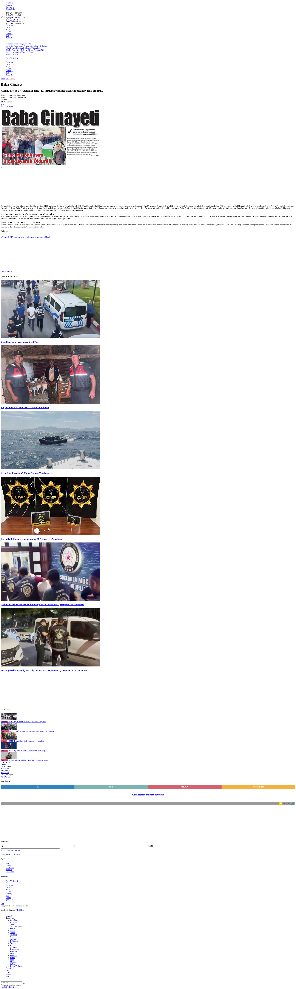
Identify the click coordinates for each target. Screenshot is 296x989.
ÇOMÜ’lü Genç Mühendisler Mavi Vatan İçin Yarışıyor (31, 731)
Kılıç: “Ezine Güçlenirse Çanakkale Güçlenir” (27, 722)
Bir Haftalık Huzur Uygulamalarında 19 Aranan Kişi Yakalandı (31, 539)
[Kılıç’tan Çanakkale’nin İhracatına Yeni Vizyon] (9, 748)
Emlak (8, 27)
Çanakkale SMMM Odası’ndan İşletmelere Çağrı (28, 760)
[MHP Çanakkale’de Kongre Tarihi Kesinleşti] (9, 739)
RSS (18, 54)
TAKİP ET (5, 769)
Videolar (9, 5)
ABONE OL (6, 777)
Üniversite (9, 25)
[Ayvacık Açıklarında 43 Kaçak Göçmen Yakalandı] (50, 469)
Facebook (9, 44)
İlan (38, 48)
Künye (8, 54)
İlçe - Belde (16, 50)
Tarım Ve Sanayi (12, 21)
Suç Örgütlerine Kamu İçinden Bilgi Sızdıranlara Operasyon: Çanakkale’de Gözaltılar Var (44, 670)
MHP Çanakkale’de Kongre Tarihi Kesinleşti (25, 741)
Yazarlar (9, 972)
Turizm (8, 32)
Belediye (24, 50)
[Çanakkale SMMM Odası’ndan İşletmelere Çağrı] (9, 758)
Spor (7, 52)
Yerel (7, 36)
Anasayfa (4, 79)
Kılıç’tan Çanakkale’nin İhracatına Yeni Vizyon (27, 751)
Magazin (12, 52)
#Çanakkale (5, 237)
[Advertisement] (70, 187)
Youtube (29, 44)
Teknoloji (9, 34)
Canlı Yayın (10, 7)
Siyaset (30, 50)
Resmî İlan (9, 38)
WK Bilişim (19, 910)
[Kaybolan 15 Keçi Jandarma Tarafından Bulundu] (50, 403)
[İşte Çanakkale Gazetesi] (10, 17)
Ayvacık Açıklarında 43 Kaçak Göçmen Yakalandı (25, 473)
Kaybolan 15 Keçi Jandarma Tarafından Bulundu (25, 407)
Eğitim (43, 50)
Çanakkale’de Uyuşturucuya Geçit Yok (19, 342)
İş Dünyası (27, 48)
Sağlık (18, 52)
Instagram (22, 44)
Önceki (3, 272)
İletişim (13, 54)
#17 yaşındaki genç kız (18, 237)
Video (8, 970)
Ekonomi (37, 50)
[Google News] (7, 106)
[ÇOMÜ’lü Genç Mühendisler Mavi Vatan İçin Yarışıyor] (9, 729)
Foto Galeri (10, 3)
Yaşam (8, 23)
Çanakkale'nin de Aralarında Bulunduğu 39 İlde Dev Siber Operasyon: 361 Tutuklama (42, 604)
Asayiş (8, 29)
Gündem (9, 50)
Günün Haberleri (12, 9)
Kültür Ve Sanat (27, 52)
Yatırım (34, 48)
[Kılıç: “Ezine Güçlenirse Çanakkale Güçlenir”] (9, 720)
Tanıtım (20, 48)
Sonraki (9, 272)
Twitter (15, 44)
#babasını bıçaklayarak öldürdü (38, 237)
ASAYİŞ (11, 79)
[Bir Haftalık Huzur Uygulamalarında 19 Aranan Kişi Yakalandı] (50, 534)
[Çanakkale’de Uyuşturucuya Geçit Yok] (50, 337)
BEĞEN (4, 764)
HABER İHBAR (7, 987)
